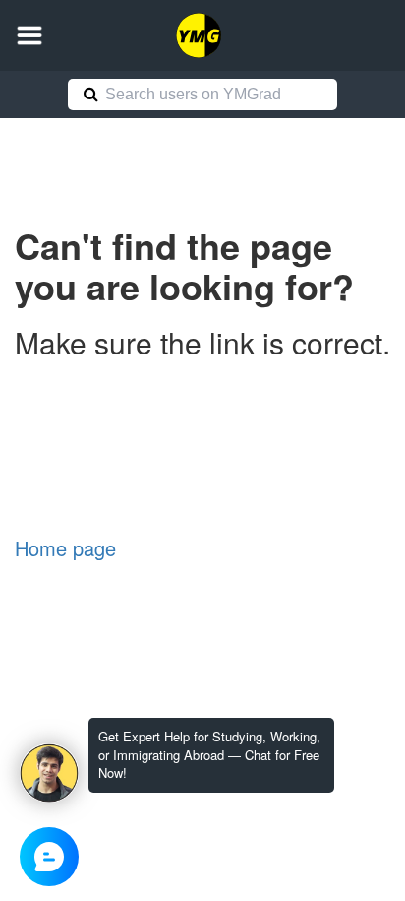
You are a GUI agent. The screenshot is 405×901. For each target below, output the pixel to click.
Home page (65, 548)
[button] (29, 35)
